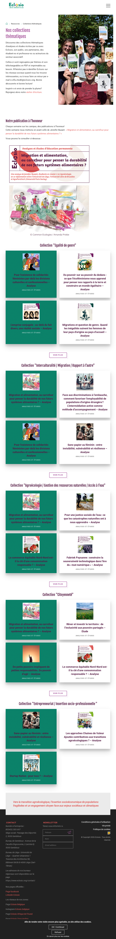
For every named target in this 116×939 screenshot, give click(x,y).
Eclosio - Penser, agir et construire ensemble (16, 5)
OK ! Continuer (58, 927)
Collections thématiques (32, 24)
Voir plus (58, 355)
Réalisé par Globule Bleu (109, 833)
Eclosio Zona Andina (19, 919)
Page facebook (12, 891)
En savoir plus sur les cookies (58, 936)
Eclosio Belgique (18, 904)
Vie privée (106, 826)
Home (7, 24)
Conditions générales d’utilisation (95, 822)
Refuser (58, 932)
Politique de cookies (101, 829)
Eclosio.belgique (22, 909)
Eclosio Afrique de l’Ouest (22, 914)
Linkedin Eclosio (13, 895)
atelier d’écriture (34, 92)
